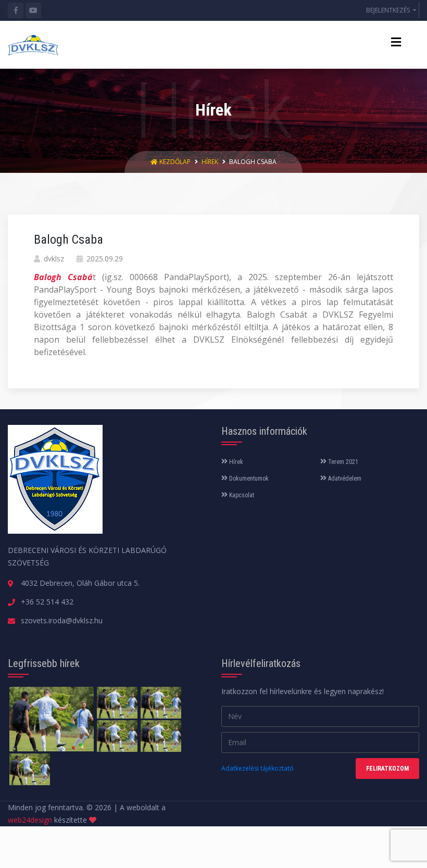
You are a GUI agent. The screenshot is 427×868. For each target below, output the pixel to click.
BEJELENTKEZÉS (388, 10)
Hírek (210, 161)
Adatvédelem (343, 478)
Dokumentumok (248, 478)
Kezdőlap (175, 161)
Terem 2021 (342, 462)
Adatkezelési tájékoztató (257, 768)
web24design (30, 820)
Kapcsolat (241, 495)
